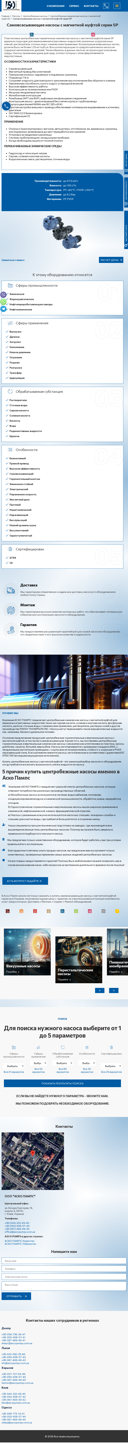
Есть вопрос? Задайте (23, 880)
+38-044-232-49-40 (13, 1393)
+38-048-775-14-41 (13, 1413)
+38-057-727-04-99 (13, 1373)
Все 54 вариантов (38, 1070)
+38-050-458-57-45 (14, 1376)
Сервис (74, 5)
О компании (55, 5)
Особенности (87, 1053)
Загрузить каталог (126, 190)
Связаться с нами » (13, 259)
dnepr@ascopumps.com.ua (17, 1343)
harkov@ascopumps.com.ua (17, 1382)
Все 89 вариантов (63, 1070)
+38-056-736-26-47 (13, 1334)
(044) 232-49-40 (108, 6)
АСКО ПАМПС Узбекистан (20, 1243)
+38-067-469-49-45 (14, 1379)
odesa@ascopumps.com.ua (17, 1422)
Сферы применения (38, 1055)
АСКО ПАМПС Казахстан (19, 1240)
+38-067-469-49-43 (14, 1360)
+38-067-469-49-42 (14, 1399)
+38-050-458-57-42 (14, 1396)
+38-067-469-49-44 (14, 1419)
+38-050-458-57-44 (14, 1416)
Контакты (91, 5)
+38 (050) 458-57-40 (17, 1225)
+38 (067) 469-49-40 (17, 1228)
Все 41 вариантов (14, 1071)
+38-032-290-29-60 (13, 1354)
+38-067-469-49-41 (13, 1340)
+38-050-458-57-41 (13, 1337)
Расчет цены (110, 259)
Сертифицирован (111, 1053)
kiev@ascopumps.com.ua (16, 1402)
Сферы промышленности (13, 1055)
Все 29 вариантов (111, 1071)
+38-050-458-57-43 (14, 1357)
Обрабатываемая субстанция (62, 1055)
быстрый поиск (126, 233)
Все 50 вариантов (87, 1070)
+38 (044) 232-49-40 (17, 1222)
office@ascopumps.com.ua (20, 1231)
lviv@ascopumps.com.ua (15, 1362)
